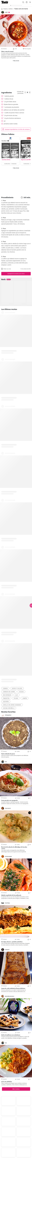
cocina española (8, 708)
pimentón (6, 698)
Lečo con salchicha (6, 1081)
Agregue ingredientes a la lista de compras (17, 129)
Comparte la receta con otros (16, 273)
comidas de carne (9, 691)
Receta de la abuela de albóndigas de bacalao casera (14, 847)
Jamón (24, 698)
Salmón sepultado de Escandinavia (11, 895)
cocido (21, 691)
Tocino (16, 698)
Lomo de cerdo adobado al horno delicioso (13, 988)
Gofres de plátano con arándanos (10, 1035)
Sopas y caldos (8, 9)
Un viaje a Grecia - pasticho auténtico (11, 942)
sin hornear (7, 695)
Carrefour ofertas (6, 159)
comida (5, 688)
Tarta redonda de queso (8, 754)
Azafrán (6, 701)
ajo (16, 695)
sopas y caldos (17, 688)
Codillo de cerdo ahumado (12, 705)
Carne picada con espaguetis (9, 800)
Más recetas (16, 1089)
